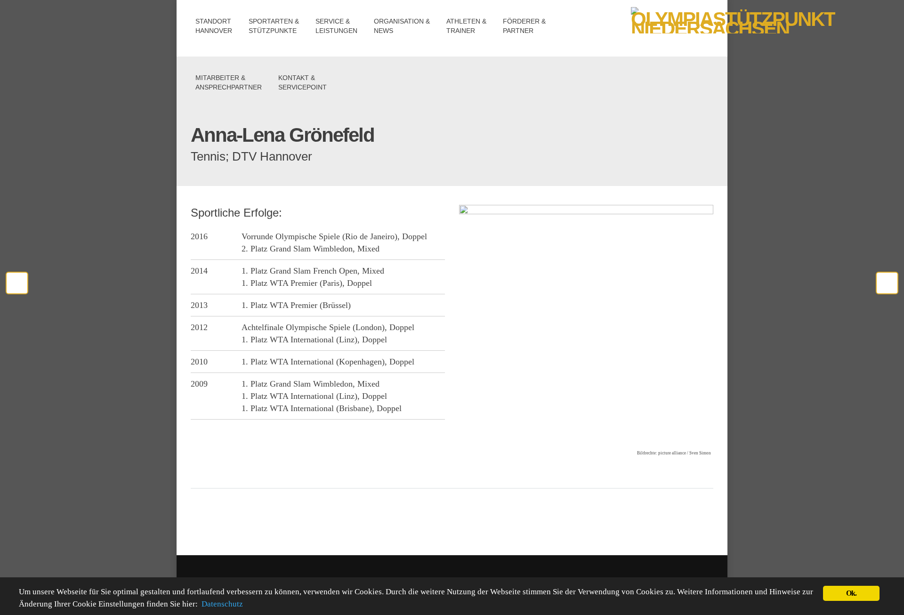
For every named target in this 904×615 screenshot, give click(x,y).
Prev (887, 283)
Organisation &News (402, 25)
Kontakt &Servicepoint (302, 82)
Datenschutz (222, 603)
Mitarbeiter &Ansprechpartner (228, 82)
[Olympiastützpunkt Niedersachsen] (672, 27)
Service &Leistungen (336, 25)
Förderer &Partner (524, 25)
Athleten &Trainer (466, 25)
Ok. (851, 593)
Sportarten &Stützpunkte (274, 25)
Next (17, 283)
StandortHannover (213, 25)
